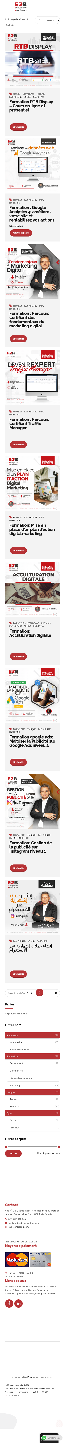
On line (27, 96)
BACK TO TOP (14, 1395)
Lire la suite (18, 127)
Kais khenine (15, 96)
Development (16, 1063)
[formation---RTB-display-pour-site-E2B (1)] (32, 60)
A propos (9, 1392)
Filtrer (13, 1153)
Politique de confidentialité (17, 1385)
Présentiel (15, 1127)
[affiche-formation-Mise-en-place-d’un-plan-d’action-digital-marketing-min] (32, 483)
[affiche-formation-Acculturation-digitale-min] (32, 589)
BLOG (35, 1392)
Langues (11, 1092)
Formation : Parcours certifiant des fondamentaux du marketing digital (29, 319)
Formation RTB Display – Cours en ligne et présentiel (31, 106)
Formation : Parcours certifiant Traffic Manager (29, 423)
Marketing (38, 96)
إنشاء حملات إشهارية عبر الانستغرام (30, 948)
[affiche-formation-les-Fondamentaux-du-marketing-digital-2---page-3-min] (32, 271)
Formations (28, 93)
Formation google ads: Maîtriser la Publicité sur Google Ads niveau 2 (32, 741)
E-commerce (16, 1070)
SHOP (45, 1392)
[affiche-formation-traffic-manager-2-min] (32, 377)
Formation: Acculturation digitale (30, 633)
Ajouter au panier (21, 233)
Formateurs (19, 623)
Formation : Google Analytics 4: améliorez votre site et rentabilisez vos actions (31, 214)
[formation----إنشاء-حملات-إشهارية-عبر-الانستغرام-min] (32, 907)
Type (41, 199)
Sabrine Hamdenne (19, 1049)
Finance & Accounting (21, 1078)
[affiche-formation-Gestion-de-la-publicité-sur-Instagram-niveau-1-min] (32, 801)
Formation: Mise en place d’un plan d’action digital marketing (32, 529)
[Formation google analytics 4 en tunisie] (32, 166)
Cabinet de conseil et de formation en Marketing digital (29, 1388)
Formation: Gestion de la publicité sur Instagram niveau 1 (30, 847)
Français (40, 93)
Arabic (16, 93)
